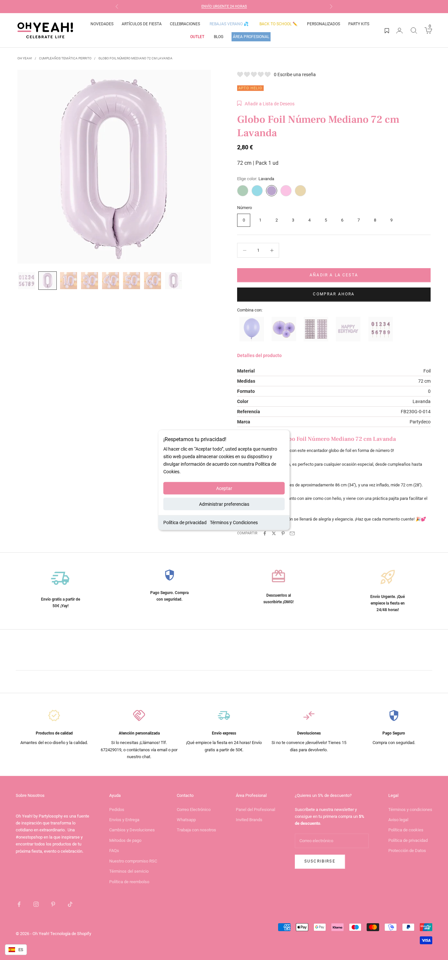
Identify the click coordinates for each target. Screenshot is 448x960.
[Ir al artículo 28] (173, 280)
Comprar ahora (334, 294)
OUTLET (197, 36)
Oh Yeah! (24, 58)
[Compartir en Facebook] (264, 533)
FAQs (114, 850)
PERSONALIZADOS (323, 24)
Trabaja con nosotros (196, 829)
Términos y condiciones (410, 809)
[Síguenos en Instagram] (36, 904)
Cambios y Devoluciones (132, 829)
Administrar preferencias (224, 504)
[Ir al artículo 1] (26, 280)
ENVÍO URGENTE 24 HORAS (224, 6)
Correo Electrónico (194, 809)
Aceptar (224, 488)
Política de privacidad (185, 522)
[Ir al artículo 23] (68, 280)
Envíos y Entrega (124, 819)
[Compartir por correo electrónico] (292, 533)
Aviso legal (398, 819)
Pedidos (116, 809)
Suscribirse (320, 861)
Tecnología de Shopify (70, 933)
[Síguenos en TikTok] (70, 904)
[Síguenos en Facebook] (19, 904)
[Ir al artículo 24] (89, 280)
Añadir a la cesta (334, 275)
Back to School (278, 24)
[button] (266, 104)
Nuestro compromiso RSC (133, 861)
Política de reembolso (129, 881)
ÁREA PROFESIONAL (251, 36)
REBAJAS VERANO (229, 24)
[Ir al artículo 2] (47, 280)
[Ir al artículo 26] (131, 280)
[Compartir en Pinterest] (283, 533)
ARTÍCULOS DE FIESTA (142, 24)
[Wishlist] (387, 30)
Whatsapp (186, 819)
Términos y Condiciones (234, 522)
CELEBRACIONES (185, 24)
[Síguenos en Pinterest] (53, 904)
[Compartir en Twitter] (273, 533)
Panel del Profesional (255, 809)
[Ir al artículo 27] (152, 280)
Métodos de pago (125, 840)
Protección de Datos (407, 850)
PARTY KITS (358, 24)
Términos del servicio (129, 871)
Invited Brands (249, 819)
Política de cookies (405, 829)
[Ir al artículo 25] (110, 280)
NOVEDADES (102, 24)
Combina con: (249, 310)
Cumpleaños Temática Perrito (65, 58)
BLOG (218, 36)
